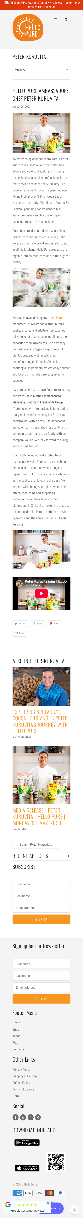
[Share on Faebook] (38, 1117)
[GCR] (7, 1204)
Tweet (22, 623)
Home (16, 1023)
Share (39, 623)
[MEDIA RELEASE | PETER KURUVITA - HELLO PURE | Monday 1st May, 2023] (41, 775)
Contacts (18, 1049)
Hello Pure (55, 317)
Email (22, 633)
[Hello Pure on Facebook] (16, 1117)
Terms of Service (23, 1089)
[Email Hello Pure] (31, 1117)
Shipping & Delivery (25, 1076)
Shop (16, 1029)
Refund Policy (21, 1082)
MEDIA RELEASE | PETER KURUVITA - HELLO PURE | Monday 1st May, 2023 (39, 816)
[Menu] (55, 19)
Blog (15, 1042)
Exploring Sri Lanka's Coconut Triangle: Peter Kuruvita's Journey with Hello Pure (40, 721)
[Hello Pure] (28, 31)
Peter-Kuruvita (29, 56)
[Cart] (65, 19)
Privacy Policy (21, 1069)
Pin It (56, 623)
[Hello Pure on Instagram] (23, 1117)
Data (16, 1096)
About (16, 1036)
